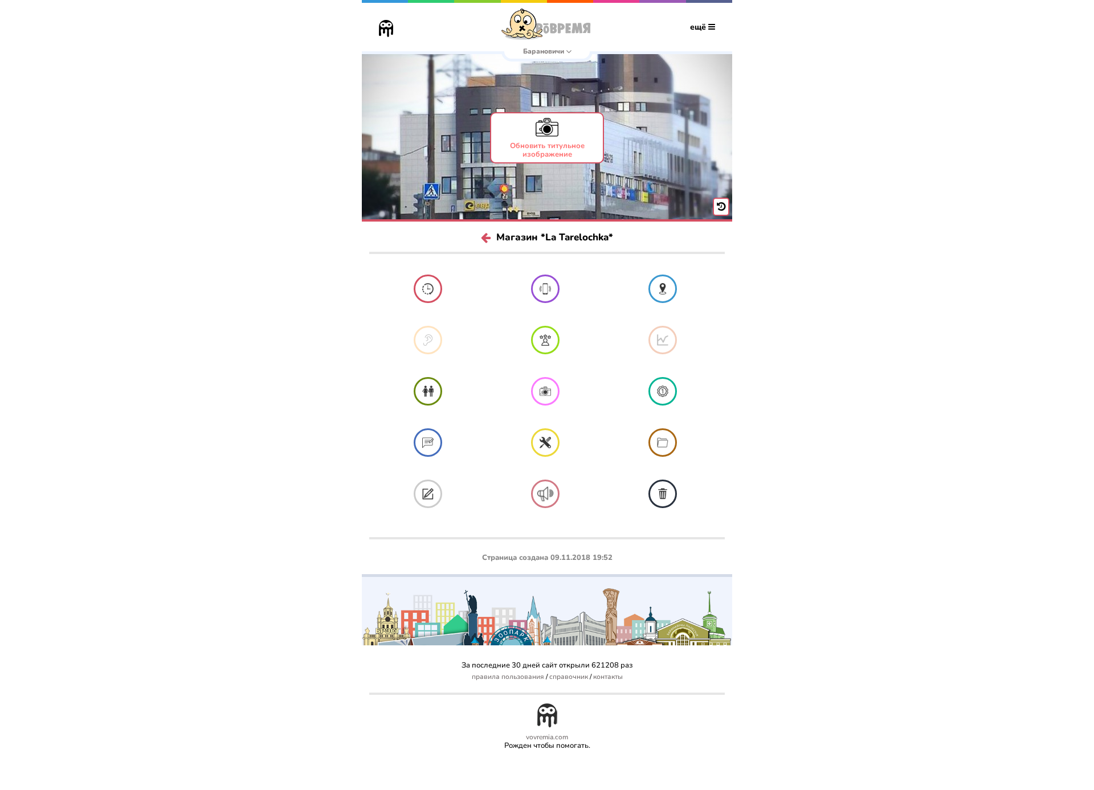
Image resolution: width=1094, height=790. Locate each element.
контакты (608, 677)
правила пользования (508, 677)
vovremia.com (547, 737)
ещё (699, 27)
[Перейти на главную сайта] (386, 29)
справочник (568, 677)
